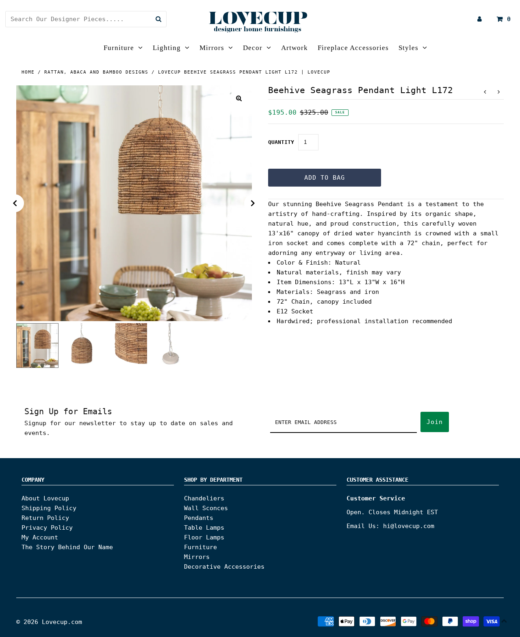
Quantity (281, 142)
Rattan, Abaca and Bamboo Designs (96, 72)
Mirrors (211, 48)
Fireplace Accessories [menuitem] (353, 48)
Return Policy (45, 518)
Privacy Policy (47, 527)
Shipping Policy (49, 508)
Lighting (167, 48)
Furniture (119, 48)
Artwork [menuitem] (294, 48)
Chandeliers (204, 498)
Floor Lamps (204, 537)
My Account (40, 537)
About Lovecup (45, 498)
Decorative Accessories (224, 566)
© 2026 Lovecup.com (49, 622)
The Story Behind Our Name (67, 547)
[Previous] (15, 203)
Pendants (198, 518)
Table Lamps (204, 527)
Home (28, 72)
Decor (252, 48)
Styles (408, 48)
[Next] (253, 203)
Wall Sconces (206, 508)
